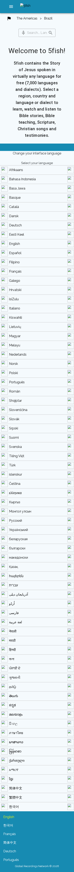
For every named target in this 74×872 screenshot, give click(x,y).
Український (18, 530)
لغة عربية (15, 622)
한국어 (14, 807)
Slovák (14, 419)
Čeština (14, 484)
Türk (12, 465)
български (17, 548)
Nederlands (18, 354)
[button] (11, 6)
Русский (15, 521)
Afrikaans (16, 170)
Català (14, 207)
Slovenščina (18, 410)
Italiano (14, 308)
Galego (14, 281)
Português (17, 382)
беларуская (18, 539)
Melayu (14, 345)
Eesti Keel (16, 234)
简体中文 (15, 788)
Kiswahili (15, 318)
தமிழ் (12, 687)
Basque (15, 198)
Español (15, 253)
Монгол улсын (20, 511)
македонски (18, 557)
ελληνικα (15, 493)
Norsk (13, 364)
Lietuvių (15, 327)
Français (15, 271)
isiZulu (14, 299)
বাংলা (11, 659)
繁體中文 (15, 797)
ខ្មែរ (11, 779)
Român (14, 391)
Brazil (48, 18)
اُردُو (12, 604)
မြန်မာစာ (15, 751)
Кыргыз (14, 502)
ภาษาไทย (16, 733)
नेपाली (12, 631)
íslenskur (15, 474)
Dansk (13, 216)
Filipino (14, 262)
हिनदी (12, 650)
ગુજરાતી (14, 677)
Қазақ (13, 567)
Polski (13, 373)
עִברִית (13, 585)
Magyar (15, 336)
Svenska (15, 447)
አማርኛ (13, 770)
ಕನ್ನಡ (12, 705)
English (14, 244)
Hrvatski (15, 290)
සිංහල (13, 724)
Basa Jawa (17, 188)
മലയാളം (16, 714)
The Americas (26, 18)
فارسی (14, 613)
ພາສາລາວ (16, 742)
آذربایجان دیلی (18, 594)
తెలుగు (13, 696)
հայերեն (16, 576)
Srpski (13, 428)
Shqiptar (15, 401)
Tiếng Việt (16, 456)
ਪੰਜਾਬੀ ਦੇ (14, 668)
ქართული (16, 760)
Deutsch (15, 225)
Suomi (14, 437)
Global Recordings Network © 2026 (37, 866)
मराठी (12, 641)
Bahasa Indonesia (22, 179)
